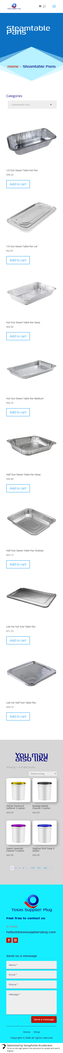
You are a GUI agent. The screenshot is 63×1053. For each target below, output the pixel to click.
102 (45, 867)
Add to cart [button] (18, 184)
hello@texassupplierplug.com (31, 931)
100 (32, 867)
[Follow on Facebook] (8, 940)
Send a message (44, 1019)
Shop (37, 1032)
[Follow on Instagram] (15, 940)
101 (39, 867)
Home (13, 66)
